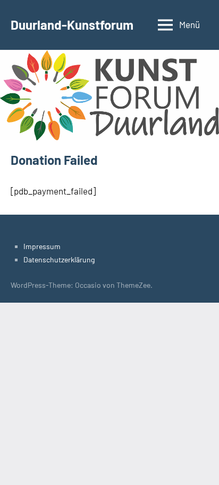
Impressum (42, 246)
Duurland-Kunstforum (72, 24)
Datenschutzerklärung (59, 259)
